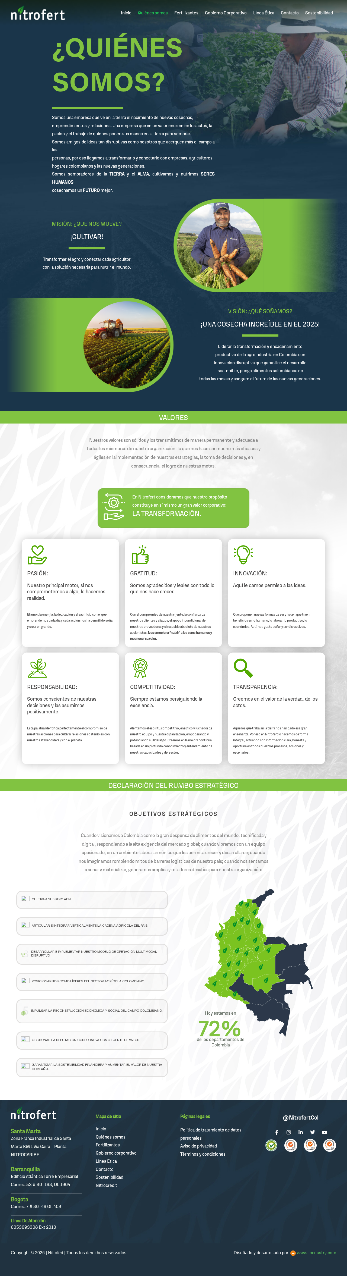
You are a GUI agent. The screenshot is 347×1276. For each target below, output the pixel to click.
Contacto (105, 1169)
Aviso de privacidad (198, 1146)
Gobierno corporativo (116, 1153)
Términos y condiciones (203, 1154)
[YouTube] (324, 1132)
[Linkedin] (300, 1132)
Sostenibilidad (109, 1177)
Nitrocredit (106, 1185)
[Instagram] (288, 1132)
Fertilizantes (108, 1145)
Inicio (101, 1128)
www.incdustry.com (316, 1252)
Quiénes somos (111, 1137)
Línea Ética (106, 1161)
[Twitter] (312, 1132)
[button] (92, 900)
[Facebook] (276, 1132)
